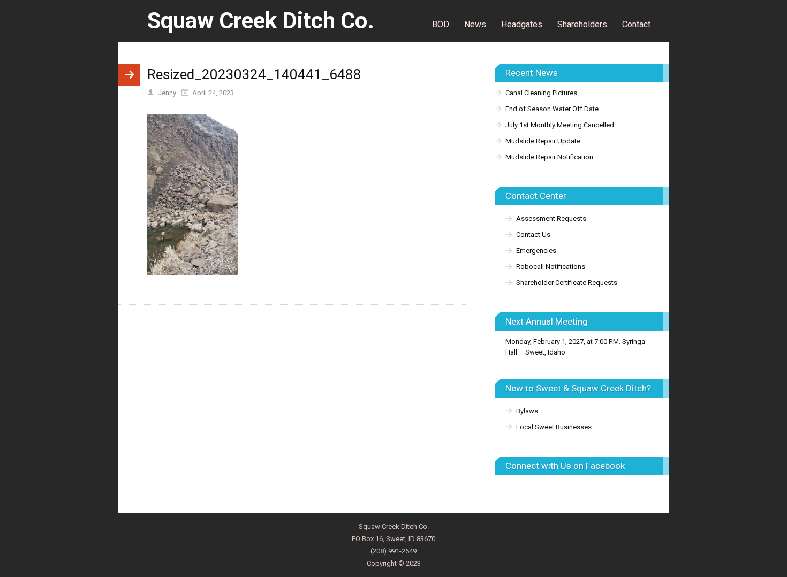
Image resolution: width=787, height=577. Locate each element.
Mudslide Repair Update (542, 141)
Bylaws (527, 411)
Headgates (521, 24)
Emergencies (536, 251)
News (475, 24)
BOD (440, 24)
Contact (636, 24)
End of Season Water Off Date (552, 109)
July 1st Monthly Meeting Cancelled (559, 125)
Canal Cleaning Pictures (541, 93)
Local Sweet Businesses (554, 427)
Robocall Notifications (550, 267)
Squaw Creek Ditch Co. (260, 20)
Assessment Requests (551, 218)
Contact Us (533, 234)
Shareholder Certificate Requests (566, 283)
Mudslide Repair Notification (549, 157)
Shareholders (582, 24)
